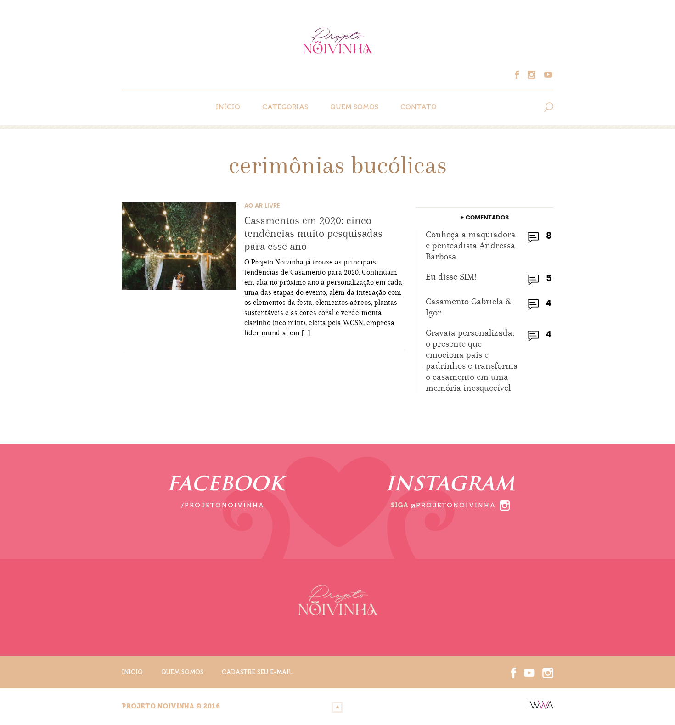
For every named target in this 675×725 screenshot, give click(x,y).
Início (228, 107)
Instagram (534, 74)
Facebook (521, 74)
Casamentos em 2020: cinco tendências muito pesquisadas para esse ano (313, 233)
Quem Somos (354, 107)
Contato (418, 107)
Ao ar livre (262, 206)
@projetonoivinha (453, 505)
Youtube (546, 74)
